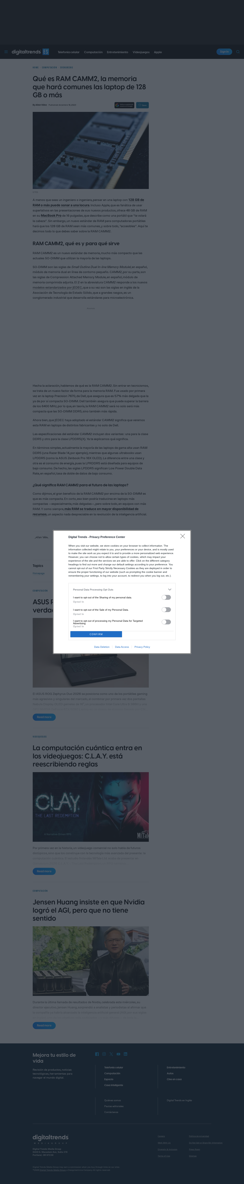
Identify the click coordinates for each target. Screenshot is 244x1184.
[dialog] (122, 592)
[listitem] (122, 589)
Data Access (122, 646)
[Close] (183, 537)
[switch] (166, 597)
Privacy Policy (142, 646)
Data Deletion (101, 646)
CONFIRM (96, 634)
